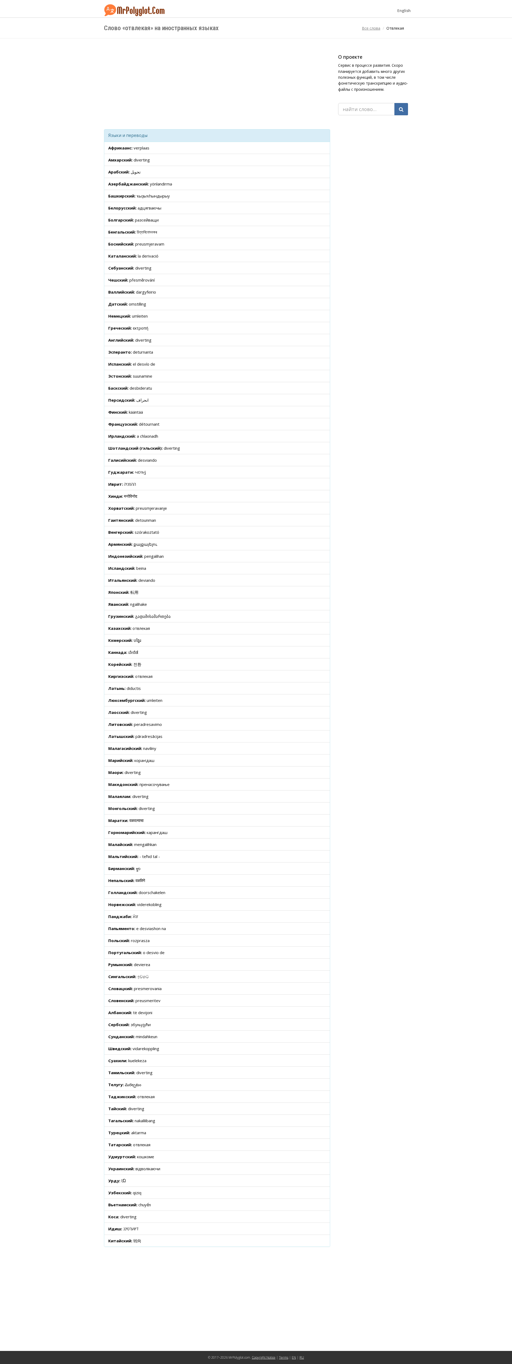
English (404, 10)
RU (301, 1357)
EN (294, 1357)
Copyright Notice (263, 1357)
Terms (283, 1357)
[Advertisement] (217, 83)
